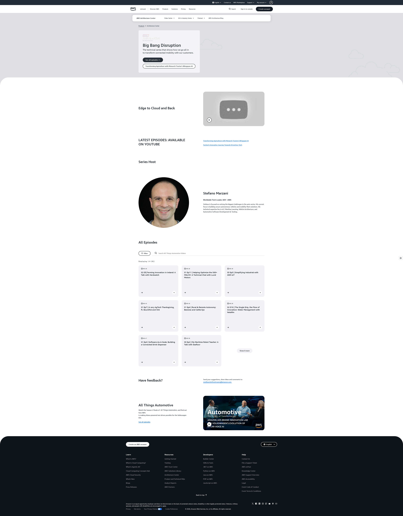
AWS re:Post (246, 467)
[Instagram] (263, 504)
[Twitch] (266, 504)
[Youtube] (269, 504)
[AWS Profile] (271, 2)
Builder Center (208, 459)
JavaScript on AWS (210, 483)
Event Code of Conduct (250, 487)
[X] (253, 504)
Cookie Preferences (171, 509)
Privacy (128, 509)
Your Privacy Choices (150, 509)
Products (141, 26)
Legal (244, 483)
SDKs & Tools (208, 463)
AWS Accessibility (248, 479)
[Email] (276, 504)
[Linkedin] (259, 504)
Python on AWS (209, 471)
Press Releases (131, 487)
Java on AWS (208, 475)
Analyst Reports (170, 483)
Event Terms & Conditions (251, 491)
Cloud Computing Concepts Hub (138, 471)
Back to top (200, 495)
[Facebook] (256, 504)
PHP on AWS (208, 479)
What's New (130, 479)
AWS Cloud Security (133, 475)
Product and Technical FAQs (175, 479)
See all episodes (144, 422)
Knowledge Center (248, 471)
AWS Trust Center (171, 467)
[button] (154, 9)
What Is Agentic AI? (133, 467)
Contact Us (246, 459)
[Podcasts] (273, 504)
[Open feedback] (401, 258)
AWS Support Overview (250, 475)
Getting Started (170, 459)
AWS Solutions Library (173, 471)
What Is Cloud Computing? (136, 463)
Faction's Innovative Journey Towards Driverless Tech (222, 145)
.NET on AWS (208, 467)
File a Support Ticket (249, 463)
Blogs (128, 483)
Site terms (137, 509)
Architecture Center (172, 475)
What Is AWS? (131, 459)
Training (168, 463)
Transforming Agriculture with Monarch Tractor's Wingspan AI (226, 141)
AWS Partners (170, 487)
